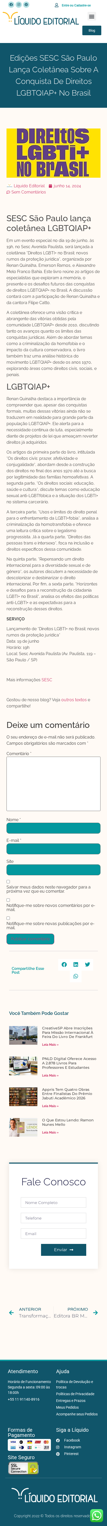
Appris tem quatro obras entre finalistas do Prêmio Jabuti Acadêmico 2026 (67, 1094)
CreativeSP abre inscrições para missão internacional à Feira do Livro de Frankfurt (67, 1032)
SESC (47, 679)
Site (10, 861)
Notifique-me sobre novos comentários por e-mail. (50, 908)
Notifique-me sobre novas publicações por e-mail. (50, 926)
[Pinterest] (26, 5)
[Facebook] (11, 5)
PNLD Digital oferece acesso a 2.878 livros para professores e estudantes (69, 1063)
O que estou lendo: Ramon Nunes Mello (68, 1122)
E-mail (13, 841)
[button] (92, 16)
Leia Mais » (50, 1045)
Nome (13, 820)
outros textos (74, 699)
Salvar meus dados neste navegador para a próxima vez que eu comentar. (48, 889)
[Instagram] (19, 5)
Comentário (18, 754)
